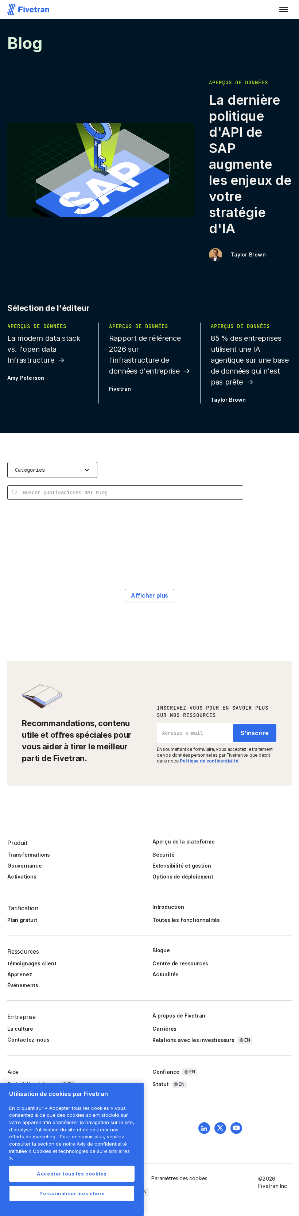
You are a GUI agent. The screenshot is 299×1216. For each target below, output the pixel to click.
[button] (284, 9)
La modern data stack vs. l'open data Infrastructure (43, 349)
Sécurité (163, 855)
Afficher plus (149, 595)
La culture (20, 1029)
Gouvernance (24, 865)
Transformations (28, 855)
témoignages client (32, 963)
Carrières (164, 1029)
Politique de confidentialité (209, 761)
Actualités (165, 974)
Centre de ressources (180, 963)
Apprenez (19, 974)
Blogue (161, 950)
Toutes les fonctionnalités (186, 920)
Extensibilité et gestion (181, 865)
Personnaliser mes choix (71, 1193)
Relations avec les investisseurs (193, 1040)
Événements (22, 985)
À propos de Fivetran (178, 1015)
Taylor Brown (247, 254)
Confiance (165, 1072)
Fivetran (120, 389)
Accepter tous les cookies (71, 1174)
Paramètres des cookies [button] (179, 1178)
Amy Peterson (25, 378)
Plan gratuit (22, 920)
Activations (21, 876)
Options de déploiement (182, 876)
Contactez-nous (28, 1040)
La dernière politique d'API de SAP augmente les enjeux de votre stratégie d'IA (250, 164)
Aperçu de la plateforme (183, 841)
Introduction (168, 907)
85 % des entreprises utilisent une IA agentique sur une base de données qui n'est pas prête (250, 360)
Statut (160, 1084)
